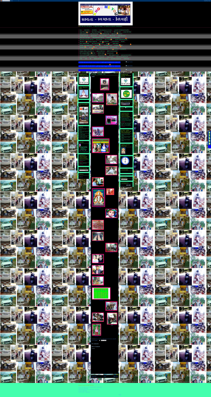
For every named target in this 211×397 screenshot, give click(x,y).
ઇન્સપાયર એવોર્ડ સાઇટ (115, 41)
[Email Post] (99, 340)
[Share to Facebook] (104, 340)
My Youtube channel (93, 47)
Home (105, 376)
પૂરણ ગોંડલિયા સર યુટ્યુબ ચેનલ (92, 41)
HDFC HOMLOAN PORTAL (104, 41)
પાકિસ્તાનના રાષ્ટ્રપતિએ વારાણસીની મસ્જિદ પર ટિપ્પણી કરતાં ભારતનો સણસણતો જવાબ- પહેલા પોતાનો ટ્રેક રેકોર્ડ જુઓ (126, 119)
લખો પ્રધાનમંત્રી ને (98, 45)
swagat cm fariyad (110, 56)
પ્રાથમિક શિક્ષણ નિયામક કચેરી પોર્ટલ (98, 37)
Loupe (209, 146)
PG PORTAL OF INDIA (118, 45)
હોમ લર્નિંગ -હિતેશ (82, 134)
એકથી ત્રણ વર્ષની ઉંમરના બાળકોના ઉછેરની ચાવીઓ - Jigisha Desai (88, 389)
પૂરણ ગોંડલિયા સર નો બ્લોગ (105, 33)
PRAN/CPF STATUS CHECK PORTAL (113, 37)
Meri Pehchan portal (93, 56)
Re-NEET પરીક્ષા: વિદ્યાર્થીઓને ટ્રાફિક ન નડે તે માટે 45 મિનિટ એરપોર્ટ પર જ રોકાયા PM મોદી (126, 124)
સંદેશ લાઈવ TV (82, 41)
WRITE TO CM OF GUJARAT (112, 51)
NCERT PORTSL (116, 43)
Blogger (120, 394)
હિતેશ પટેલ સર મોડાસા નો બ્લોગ (117, 33)
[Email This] (101, 340)
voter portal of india (114, 49)
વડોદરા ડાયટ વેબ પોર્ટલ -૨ (103, 35)
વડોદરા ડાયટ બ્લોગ (94, 35)
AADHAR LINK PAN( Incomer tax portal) (101, 58)
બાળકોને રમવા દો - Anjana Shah (83, 388)
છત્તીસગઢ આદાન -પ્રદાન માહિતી (85, 37)
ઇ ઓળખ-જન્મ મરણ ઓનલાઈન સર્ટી (122, 56)
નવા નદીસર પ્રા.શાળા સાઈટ (84, 35)
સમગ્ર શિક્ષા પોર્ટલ (123, 49)
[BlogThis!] (102, 340)
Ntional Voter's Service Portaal (102, 49)
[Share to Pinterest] (105, 340)
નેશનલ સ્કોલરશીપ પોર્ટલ (109, 39)
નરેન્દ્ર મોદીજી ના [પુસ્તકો (108, 45)
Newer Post (94, 376)
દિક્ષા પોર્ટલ (123, 41)
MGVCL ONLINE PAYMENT (84, 43)
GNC (90, 58)
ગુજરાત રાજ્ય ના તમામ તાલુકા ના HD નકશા (86, 39)
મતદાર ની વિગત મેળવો (113, 47)
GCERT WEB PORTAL (122, 35)
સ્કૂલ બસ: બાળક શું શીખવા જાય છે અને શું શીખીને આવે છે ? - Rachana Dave (90, 387)
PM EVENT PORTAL (83, 47)
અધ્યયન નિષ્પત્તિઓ (99, 39)
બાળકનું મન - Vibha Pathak (82, 390)
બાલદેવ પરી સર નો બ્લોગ (94, 33)
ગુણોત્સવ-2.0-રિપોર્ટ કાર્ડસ (100, 51)
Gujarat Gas (108, 43)
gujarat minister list (83, 56)
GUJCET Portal (126, 58)
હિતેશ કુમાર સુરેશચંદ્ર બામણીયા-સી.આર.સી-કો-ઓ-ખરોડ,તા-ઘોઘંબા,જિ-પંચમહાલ (83, 148)
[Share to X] (103, 340)
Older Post (115, 376)
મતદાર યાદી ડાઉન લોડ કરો (103, 47)
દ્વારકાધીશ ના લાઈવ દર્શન (83, 136)
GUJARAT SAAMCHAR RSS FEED (121, 39)
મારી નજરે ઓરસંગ (82, 138)
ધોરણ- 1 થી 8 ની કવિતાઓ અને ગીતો (97, 43)
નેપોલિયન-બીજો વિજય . (83, 163)
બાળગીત (81, 58)
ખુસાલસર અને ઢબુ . (82, 160)
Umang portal (101, 56)
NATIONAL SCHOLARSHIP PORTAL (86, 45)
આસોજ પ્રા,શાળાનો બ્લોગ (84, 33)
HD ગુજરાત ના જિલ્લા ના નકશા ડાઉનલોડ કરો (87, 51)
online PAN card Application (116, 58)
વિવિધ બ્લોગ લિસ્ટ (112, 35)
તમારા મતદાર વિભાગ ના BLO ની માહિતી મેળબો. (87, 49)
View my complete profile (83, 151)
